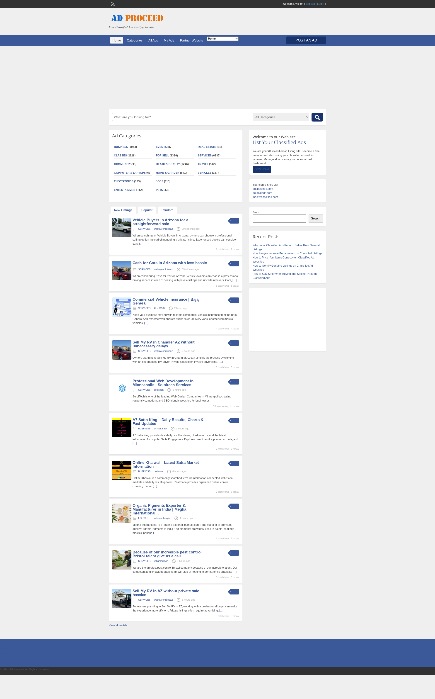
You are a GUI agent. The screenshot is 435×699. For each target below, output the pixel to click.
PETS (159, 190)
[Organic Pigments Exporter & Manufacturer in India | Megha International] (121, 522)
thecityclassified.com (265, 197)
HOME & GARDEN (167, 172)
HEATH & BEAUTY (168, 164)
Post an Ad (306, 40)
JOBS (159, 181)
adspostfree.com (263, 188)
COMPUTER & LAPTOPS (130, 172)
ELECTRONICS (123, 181)
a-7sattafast (160, 428)
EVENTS (161, 147)
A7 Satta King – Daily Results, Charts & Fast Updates (168, 422)
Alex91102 (159, 308)
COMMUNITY (122, 164)
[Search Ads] (317, 117)
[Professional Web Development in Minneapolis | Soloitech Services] (121, 397)
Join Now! (262, 169)
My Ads (169, 40)
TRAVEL (203, 164)
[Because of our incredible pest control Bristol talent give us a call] (121, 568)
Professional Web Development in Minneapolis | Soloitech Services (163, 383)
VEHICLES (204, 172)
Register (310, 3)
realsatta (158, 471)
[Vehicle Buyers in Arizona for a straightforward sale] (121, 236)
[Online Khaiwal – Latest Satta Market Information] (121, 479)
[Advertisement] (217, 77)
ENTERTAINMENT (125, 190)
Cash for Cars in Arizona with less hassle (170, 263)
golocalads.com (262, 193)
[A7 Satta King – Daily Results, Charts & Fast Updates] (121, 436)
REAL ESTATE (207, 147)
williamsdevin (161, 561)
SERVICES (205, 155)
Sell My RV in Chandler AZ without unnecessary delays (164, 344)
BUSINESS (121, 147)
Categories (135, 40)
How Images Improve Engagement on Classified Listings (287, 253)
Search (257, 212)
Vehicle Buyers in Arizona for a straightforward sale (160, 222)
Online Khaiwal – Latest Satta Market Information (166, 464)
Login (320, 3)
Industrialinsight (162, 518)
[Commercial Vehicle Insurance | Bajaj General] (121, 315)
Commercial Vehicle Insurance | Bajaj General (166, 301)
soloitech (159, 389)
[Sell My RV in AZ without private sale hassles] (121, 607)
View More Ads (118, 625)
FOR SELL (162, 155)
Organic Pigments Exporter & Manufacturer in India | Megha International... (159, 509)
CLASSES (120, 155)
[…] (141, 243)
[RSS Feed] (112, 3)
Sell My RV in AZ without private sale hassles (166, 593)
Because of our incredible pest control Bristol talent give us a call (167, 554)
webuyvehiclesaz (163, 228)
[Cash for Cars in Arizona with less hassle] (121, 279)
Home (116, 40)
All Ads (153, 40)
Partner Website (191, 40)
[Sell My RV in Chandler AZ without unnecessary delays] (121, 358)
